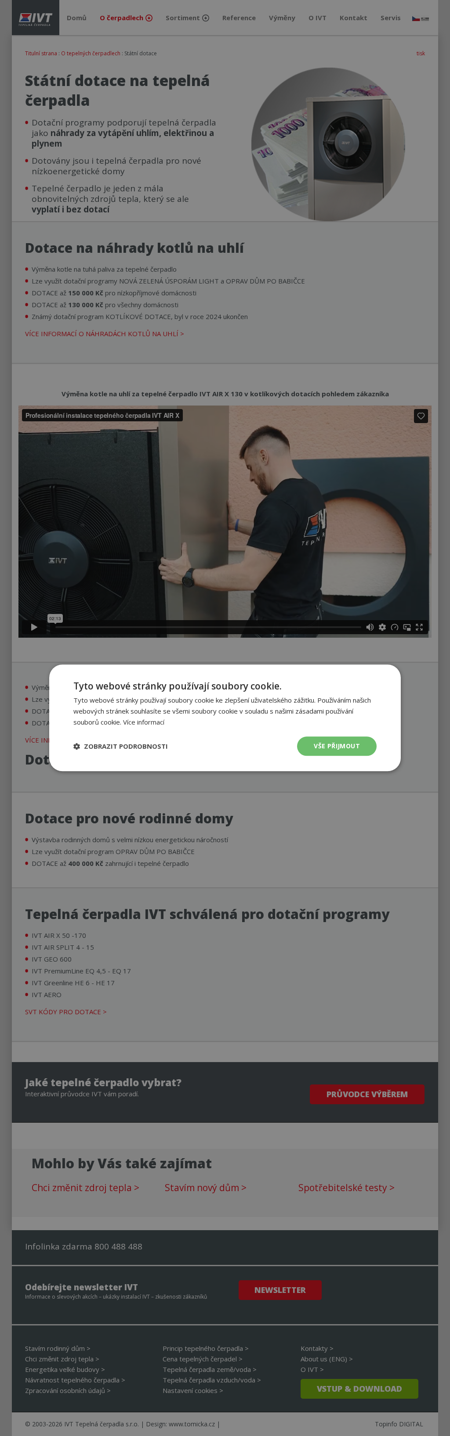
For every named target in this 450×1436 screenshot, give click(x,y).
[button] (120, 746)
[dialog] (225, 717)
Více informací (143, 722)
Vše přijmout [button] (337, 746)
